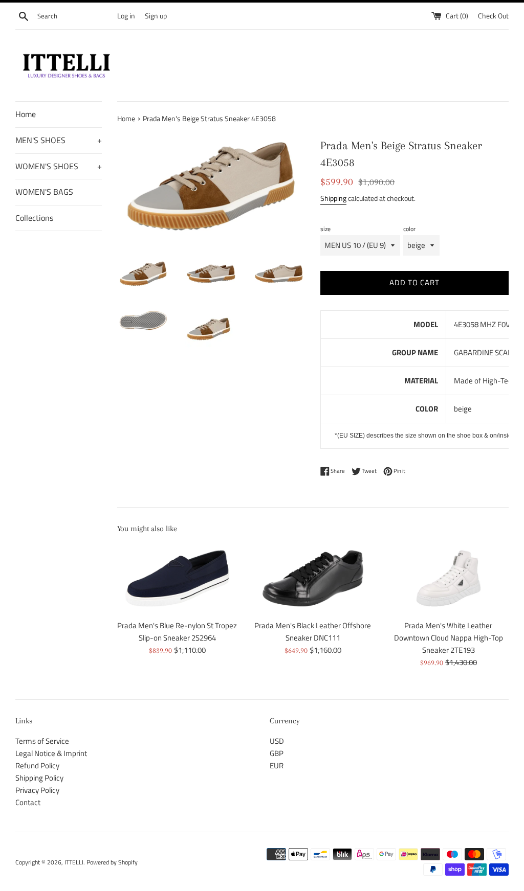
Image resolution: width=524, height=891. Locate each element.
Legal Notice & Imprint (51, 753)
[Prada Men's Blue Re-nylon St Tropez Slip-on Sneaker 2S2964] (177, 578)
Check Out (493, 16)
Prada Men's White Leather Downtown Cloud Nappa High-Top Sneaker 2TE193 (448, 638)
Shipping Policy (39, 778)
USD (277, 741)
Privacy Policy (37, 790)
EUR (276, 765)
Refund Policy (37, 765)
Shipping (333, 198)
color (409, 229)
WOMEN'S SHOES (58, 166)
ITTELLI (73, 862)
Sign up (156, 16)
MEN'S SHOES (58, 140)
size (325, 229)
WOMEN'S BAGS (44, 192)
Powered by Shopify (112, 862)
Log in (126, 16)
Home (25, 114)
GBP (276, 753)
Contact (27, 802)
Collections (34, 218)
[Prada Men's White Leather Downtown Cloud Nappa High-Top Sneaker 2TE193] (448, 578)
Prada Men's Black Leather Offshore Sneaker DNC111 (312, 632)
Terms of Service (42, 741)
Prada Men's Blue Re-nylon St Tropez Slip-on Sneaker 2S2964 (177, 632)
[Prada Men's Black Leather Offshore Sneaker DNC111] (313, 578)
